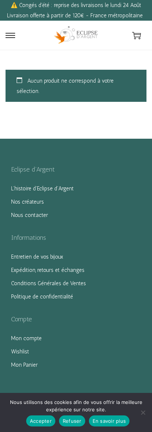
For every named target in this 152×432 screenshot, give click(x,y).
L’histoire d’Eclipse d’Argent (42, 188)
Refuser (72, 421)
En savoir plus (109, 421)
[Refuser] (142, 412)
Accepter (41, 421)
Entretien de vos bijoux (37, 256)
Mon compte (26, 338)
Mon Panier (24, 365)
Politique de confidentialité (42, 296)
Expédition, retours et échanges (47, 270)
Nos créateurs (27, 201)
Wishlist (20, 351)
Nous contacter (29, 215)
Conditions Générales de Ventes (48, 283)
